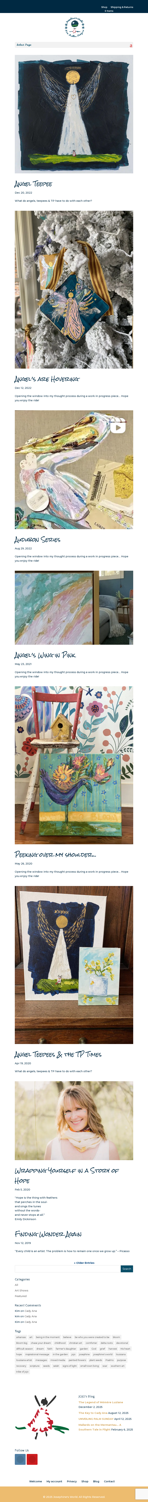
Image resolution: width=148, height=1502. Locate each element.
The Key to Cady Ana (93, 1413)
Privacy (72, 1481)
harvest (113, 1348)
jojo (73, 1354)
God (94, 1348)
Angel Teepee (33, 184)
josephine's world (102, 1354)
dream (40, 1348)
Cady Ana (31, 1311)
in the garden (60, 1354)
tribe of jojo (22, 1371)
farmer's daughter (66, 1348)
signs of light (70, 1366)
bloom (116, 1337)
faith (49, 1348)
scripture (35, 1366)
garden (84, 1348)
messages (41, 1360)
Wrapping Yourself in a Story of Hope (67, 1176)
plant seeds (96, 1360)
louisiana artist (24, 1360)
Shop (104, 7)
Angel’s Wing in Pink (45, 655)
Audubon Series (37, 540)
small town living (89, 1366)
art (30, 1337)
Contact (109, 1481)
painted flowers (77, 1360)
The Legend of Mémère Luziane (101, 1402)
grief (102, 1348)
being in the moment (48, 1337)
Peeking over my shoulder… (56, 855)
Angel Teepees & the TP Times (58, 1054)
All (16, 1285)
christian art (75, 1343)
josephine (84, 1354)
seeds (46, 1366)
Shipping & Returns (122, 7)
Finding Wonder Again (48, 1234)
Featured (21, 1296)
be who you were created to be (92, 1337)
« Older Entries (84, 1263)
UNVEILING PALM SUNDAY (96, 1419)
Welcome (35, 1481)
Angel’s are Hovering (47, 379)
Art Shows (21, 1290)
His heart (125, 1348)
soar (105, 1366)
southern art (118, 1366)
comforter (91, 1343)
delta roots (107, 1343)
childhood (60, 1343)
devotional (122, 1343)
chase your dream (41, 1343)
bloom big (21, 1343)
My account (54, 1481)
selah (56, 1366)
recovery (21, 1366)
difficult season (24, 1348)
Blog (96, 1481)
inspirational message (37, 1354)
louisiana (121, 1354)
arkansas (21, 1337)
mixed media (58, 1360)
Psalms (110, 1360)
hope (19, 1354)
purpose (121, 1360)
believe (67, 1337)
